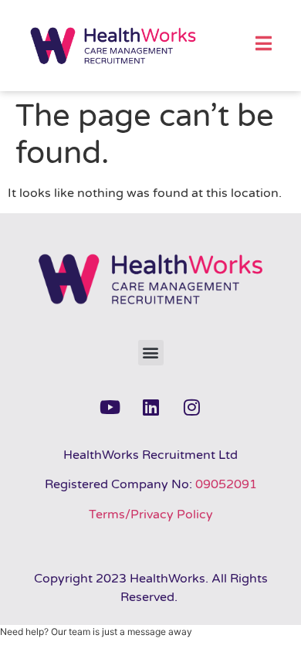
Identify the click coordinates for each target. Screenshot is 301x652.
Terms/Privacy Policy (151, 514)
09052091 (226, 484)
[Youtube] (109, 407)
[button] (151, 352)
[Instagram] (191, 407)
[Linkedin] (150, 407)
